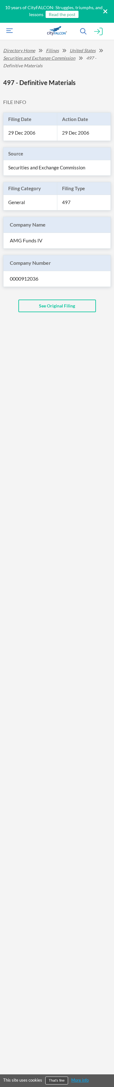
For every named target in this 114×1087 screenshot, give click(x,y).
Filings (52, 50)
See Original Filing (57, 305)
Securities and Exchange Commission (39, 58)
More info (80, 1080)
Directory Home (19, 50)
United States (83, 50)
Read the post (62, 14)
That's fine (57, 1080)
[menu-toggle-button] (8, 31)
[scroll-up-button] (104, 1063)
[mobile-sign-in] (98, 31)
